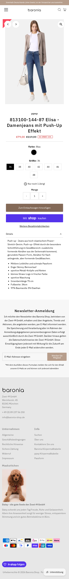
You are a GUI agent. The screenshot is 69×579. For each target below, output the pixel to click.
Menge (34, 189)
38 (19, 166)
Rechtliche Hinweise (12, 444)
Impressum (8, 458)
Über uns (38, 439)
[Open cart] (64, 10)
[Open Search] (59, 9)
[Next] (15, 24)
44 (48, 166)
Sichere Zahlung (10, 448)
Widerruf (6, 453)
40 (29, 166)
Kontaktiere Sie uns (44, 444)
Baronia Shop (32, 572)
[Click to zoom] (61, 24)
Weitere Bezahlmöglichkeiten (34, 226)
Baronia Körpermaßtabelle (47, 448)
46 (57, 166)
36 (10, 166)
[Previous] (8, 24)
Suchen (38, 434)
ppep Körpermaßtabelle (46, 453)
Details (9, 233)
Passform (39, 458)
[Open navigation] (9, 10)
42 (38, 166)
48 (34, 174)
